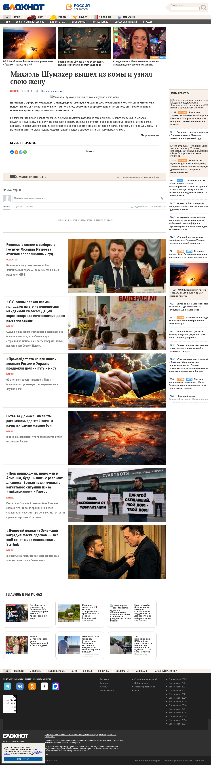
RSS (136, 690)
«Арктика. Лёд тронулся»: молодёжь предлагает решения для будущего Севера (188, 206)
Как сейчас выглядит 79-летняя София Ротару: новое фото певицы (189, 320)
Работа (62, 17)
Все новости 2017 (178, 709)
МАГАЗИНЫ (129, 17)
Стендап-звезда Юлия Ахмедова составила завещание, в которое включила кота (189, 254)
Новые (6, 206)
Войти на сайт (141, 683)
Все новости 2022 (178, 690)
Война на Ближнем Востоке (30, 22)
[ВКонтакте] (12, 152)
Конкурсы (103, 671)
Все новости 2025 (178, 679)
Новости (19, 671)
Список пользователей (145, 679)
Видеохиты (122, 671)
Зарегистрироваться (144, 686)
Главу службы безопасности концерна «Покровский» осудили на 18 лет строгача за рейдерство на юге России (142, 612)
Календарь (141, 671)
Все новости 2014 (178, 720)
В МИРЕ (14, 91)
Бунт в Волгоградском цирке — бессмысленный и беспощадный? (39, 640)
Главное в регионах (24, 594)
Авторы (104, 686)
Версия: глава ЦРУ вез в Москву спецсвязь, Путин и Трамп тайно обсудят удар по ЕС (187, 334)
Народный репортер (165, 671)
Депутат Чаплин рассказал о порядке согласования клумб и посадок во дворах (188, 348)
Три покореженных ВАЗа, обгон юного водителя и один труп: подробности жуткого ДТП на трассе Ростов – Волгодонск (143, 645)
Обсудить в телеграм (51, 91)
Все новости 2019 (178, 701)
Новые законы (78, 22)
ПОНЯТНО (23, 759)
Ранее (30, 206)
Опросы (87, 671)
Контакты (104, 683)
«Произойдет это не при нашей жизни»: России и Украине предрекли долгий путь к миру (187, 240)
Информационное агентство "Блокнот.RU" (185, 760)
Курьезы (147, 22)
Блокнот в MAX (57, 22)
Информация (107, 690)
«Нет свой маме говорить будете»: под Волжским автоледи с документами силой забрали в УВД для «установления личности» (91, 646)
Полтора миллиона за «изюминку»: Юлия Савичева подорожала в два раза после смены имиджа (187, 383)
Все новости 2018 (178, 705)
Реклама (104, 679)
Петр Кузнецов (150, 135)
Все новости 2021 (178, 694)
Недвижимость (56, 671)
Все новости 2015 (178, 716)
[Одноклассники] (16, 152)
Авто (74, 671)
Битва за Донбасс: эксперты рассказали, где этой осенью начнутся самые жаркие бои (188, 306)
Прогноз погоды (100, 22)
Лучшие (18, 206)
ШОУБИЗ (82, 17)
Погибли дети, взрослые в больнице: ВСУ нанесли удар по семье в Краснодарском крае (39, 611)
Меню (17, 17)
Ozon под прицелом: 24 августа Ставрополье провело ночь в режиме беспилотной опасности (90, 612)
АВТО (40, 17)
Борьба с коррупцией (126, 22)
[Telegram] (21, 152)
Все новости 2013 (178, 724)
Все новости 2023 (178, 686)
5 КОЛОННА (105, 17)
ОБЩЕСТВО (11, 260)
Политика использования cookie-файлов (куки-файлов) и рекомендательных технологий (80, 735)
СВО (8, 22)
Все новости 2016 (178, 712)
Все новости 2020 (178, 698)
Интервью (35, 671)
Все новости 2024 (178, 683)
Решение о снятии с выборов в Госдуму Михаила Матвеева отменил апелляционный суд (189, 135)
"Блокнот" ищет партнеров (146, 760)
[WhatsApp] (25, 152)
